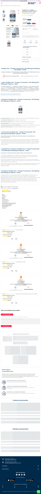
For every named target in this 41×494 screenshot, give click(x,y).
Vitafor (19, 94)
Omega (19, 5)
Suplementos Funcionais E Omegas (11, 5)
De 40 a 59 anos (5, 199)
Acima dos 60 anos (5, 200)
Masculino (4, 195)
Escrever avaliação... (7, 314)
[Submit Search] (37, 3)
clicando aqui (15, 188)
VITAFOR (33, 13)
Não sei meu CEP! (25, 61)
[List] (1, 3)
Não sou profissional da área (7, 204)
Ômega (15, 94)
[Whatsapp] (24, 474)
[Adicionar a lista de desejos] (18, 10)
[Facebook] (16, 474)
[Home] (31, 3)
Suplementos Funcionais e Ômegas (7, 94)
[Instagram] (19, 474)
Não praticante (4, 206)
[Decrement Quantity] (23, 33)
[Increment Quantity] (28, 33)
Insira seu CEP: (26, 59)
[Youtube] (21, 474)
